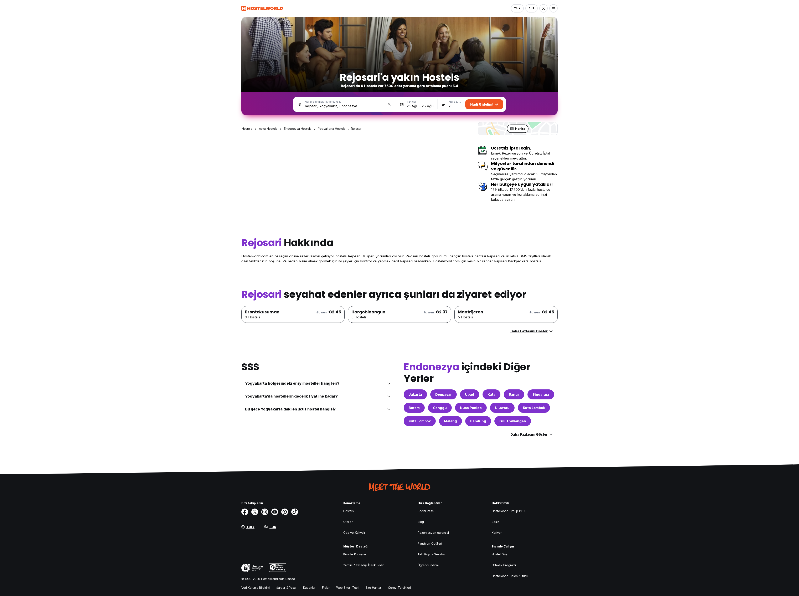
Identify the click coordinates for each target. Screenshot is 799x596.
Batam (414, 408)
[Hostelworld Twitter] (254, 512)
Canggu (440, 408)
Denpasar (443, 394)
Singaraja (540, 394)
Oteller (348, 522)
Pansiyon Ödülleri (430, 543)
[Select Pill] (543, 8)
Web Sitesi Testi (347, 587)
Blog (421, 522)
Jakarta (415, 394)
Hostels (348, 511)
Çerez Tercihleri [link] (399, 587)
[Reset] (389, 104)
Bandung (478, 421)
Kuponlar (309, 587)
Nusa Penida (471, 408)
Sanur (514, 394)
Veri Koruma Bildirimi (255, 587)
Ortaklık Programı (504, 565)
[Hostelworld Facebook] (244, 512)
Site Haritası (374, 587)
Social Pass (426, 511)
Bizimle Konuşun (354, 554)
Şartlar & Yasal (286, 587)
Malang (450, 421)
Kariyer (497, 532)
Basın (495, 522)
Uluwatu (502, 408)
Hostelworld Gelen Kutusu (510, 576)
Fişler (326, 587)
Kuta (491, 394)
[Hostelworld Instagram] (264, 512)
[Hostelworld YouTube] (274, 512)
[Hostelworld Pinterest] (284, 512)
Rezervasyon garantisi (433, 532)
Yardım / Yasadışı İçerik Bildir (363, 565)
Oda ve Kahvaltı (354, 532)
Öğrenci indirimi (428, 565)
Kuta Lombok (534, 408)
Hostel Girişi (500, 554)
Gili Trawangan (512, 421)
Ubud (469, 394)
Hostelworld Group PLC (508, 511)
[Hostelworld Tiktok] (294, 512)
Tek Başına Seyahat (432, 554)
